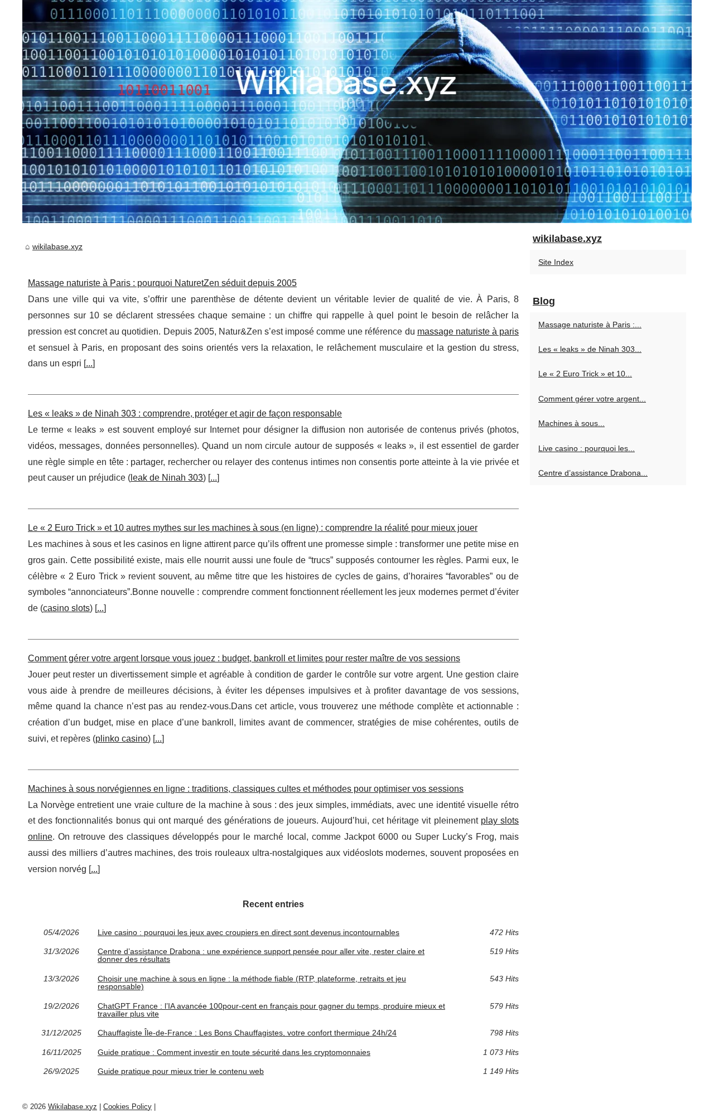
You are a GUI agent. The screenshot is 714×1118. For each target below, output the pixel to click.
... (89, 363)
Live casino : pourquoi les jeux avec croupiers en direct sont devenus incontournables (248, 932)
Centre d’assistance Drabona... (593, 472)
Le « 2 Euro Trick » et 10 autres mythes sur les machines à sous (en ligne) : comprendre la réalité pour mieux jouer (252, 528)
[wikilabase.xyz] (357, 111)
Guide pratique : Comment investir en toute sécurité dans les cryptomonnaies (234, 1052)
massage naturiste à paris (468, 331)
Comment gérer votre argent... (592, 398)
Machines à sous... (571, 423)
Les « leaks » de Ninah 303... (589, 349)
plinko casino (121, 738)
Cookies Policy (127, 1106)
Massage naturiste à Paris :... (589, 324)
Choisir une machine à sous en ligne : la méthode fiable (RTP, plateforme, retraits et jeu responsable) (252, 983)
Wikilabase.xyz (72, 1106)
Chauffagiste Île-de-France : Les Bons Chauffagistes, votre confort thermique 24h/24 (247, 1033)
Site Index (555, 262)
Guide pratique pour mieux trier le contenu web (181, 1071)
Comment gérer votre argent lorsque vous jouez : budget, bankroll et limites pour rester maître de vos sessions (244, 658)
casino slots (66, 608)
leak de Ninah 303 (167, 477)
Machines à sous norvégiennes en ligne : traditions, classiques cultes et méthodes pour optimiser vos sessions (246, 788)
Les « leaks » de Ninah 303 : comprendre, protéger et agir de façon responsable (185, 413)
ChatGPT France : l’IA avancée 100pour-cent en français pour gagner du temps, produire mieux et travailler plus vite (271, 1010)
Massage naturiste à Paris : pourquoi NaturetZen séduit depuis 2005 (162, 283)
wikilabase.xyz (57, 246)
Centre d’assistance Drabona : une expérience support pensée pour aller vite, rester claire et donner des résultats (261, 955)
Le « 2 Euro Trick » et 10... (585, 373)
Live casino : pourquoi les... (586, 448)
